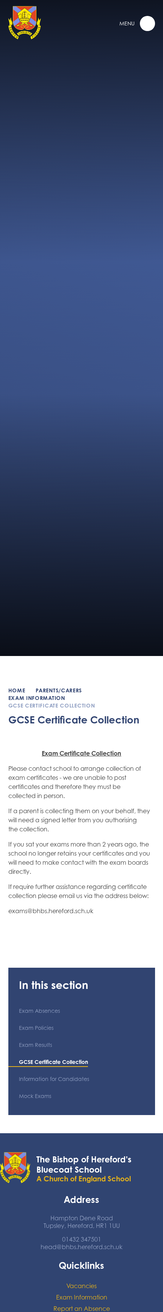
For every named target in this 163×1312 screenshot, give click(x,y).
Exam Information (36, 698)
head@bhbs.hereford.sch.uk (81, 1247)
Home (16, 690)
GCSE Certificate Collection (51, 705)
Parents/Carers (59, 690)
